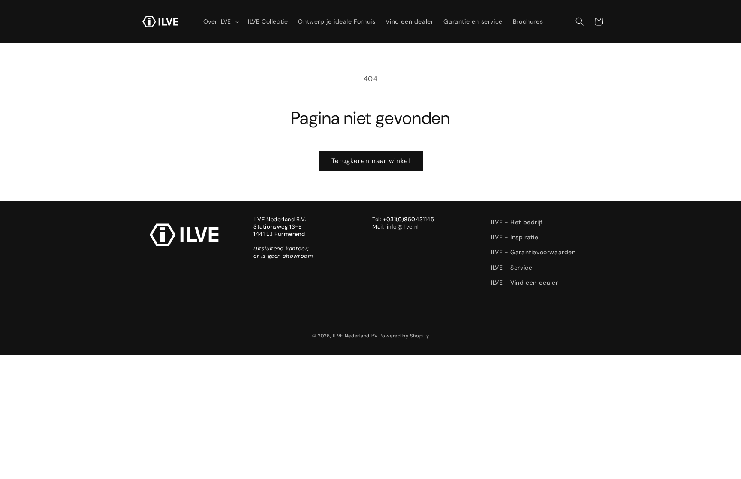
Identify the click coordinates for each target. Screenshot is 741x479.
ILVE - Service (511, 267)
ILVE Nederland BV (355, 336)
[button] (220, 21)
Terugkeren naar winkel (370, 161)
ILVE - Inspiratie (514, 237)
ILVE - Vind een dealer (524, 282)
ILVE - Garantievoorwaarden (533, 252)
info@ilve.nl (403, 226)
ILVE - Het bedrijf (517, 222)
